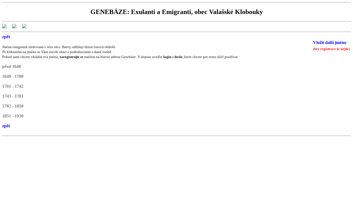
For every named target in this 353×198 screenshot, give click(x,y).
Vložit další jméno (329, 42)
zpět (6, 36)
